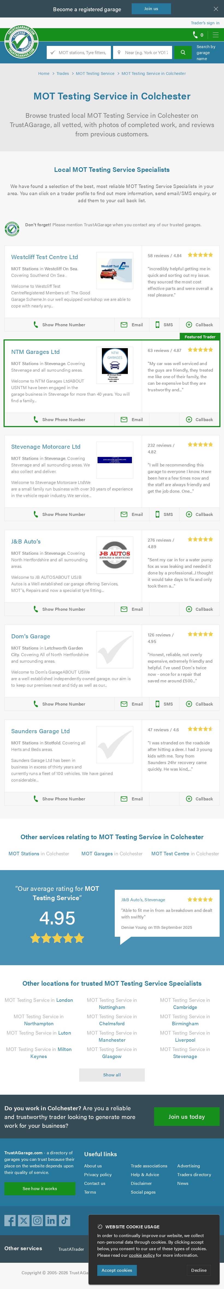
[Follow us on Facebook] (10, 1220)
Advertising (188, 1165)
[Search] (183, 52)
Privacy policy (98, 1174)
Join (151, 8)
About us (93, 1165)
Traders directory (194, 1174)
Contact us (94, 1183)
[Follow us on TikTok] (64, 1220)
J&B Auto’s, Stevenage (143, 899)
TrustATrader (71, 1249)
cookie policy (142, 1255)
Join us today (187, 1116)
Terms (90, 1192)
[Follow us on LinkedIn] (51, 1220)
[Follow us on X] (24, 1220)
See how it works (40, 1188)
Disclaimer (141, 1183)
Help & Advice (145, 1174)
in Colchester (38, 853)
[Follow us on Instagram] (37, 1220)
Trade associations (149, 1165)
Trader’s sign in (205, 22)
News (182, 1183)
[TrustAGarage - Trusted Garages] (21, 32)
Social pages (143, 1192)
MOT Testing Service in (39, 999)
